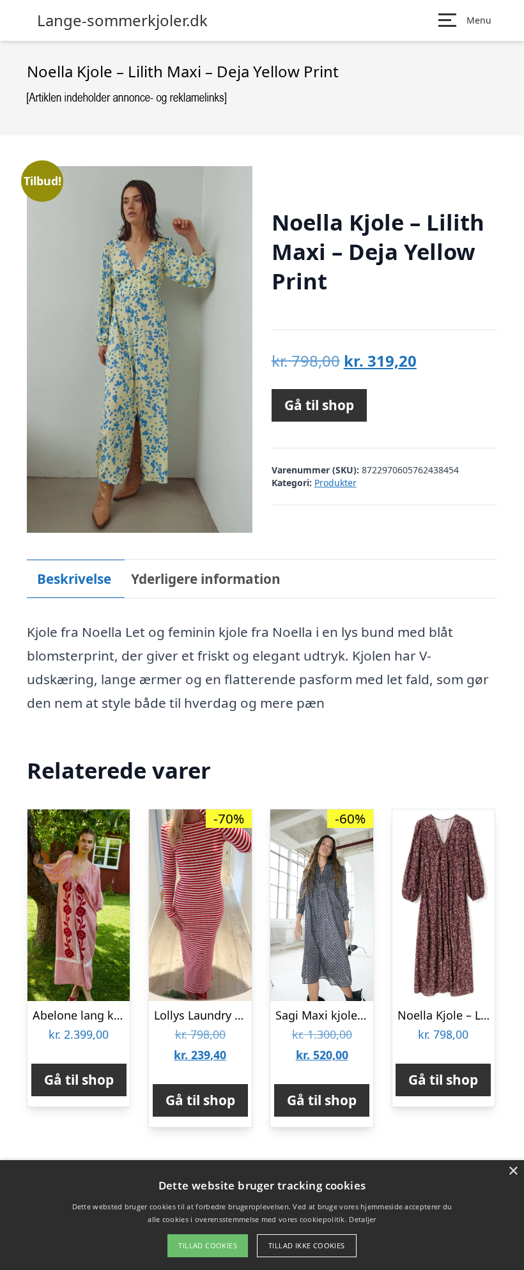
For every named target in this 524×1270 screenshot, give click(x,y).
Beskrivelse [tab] (74, 579)
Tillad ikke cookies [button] (306, 1245)
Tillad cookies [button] (207, 1245)
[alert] (262, 1215)
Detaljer (362, 1219)
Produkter (335, 483)
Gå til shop (319, 405)
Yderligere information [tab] (206, 579)
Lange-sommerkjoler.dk (122, 20)
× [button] (513, 1171)
